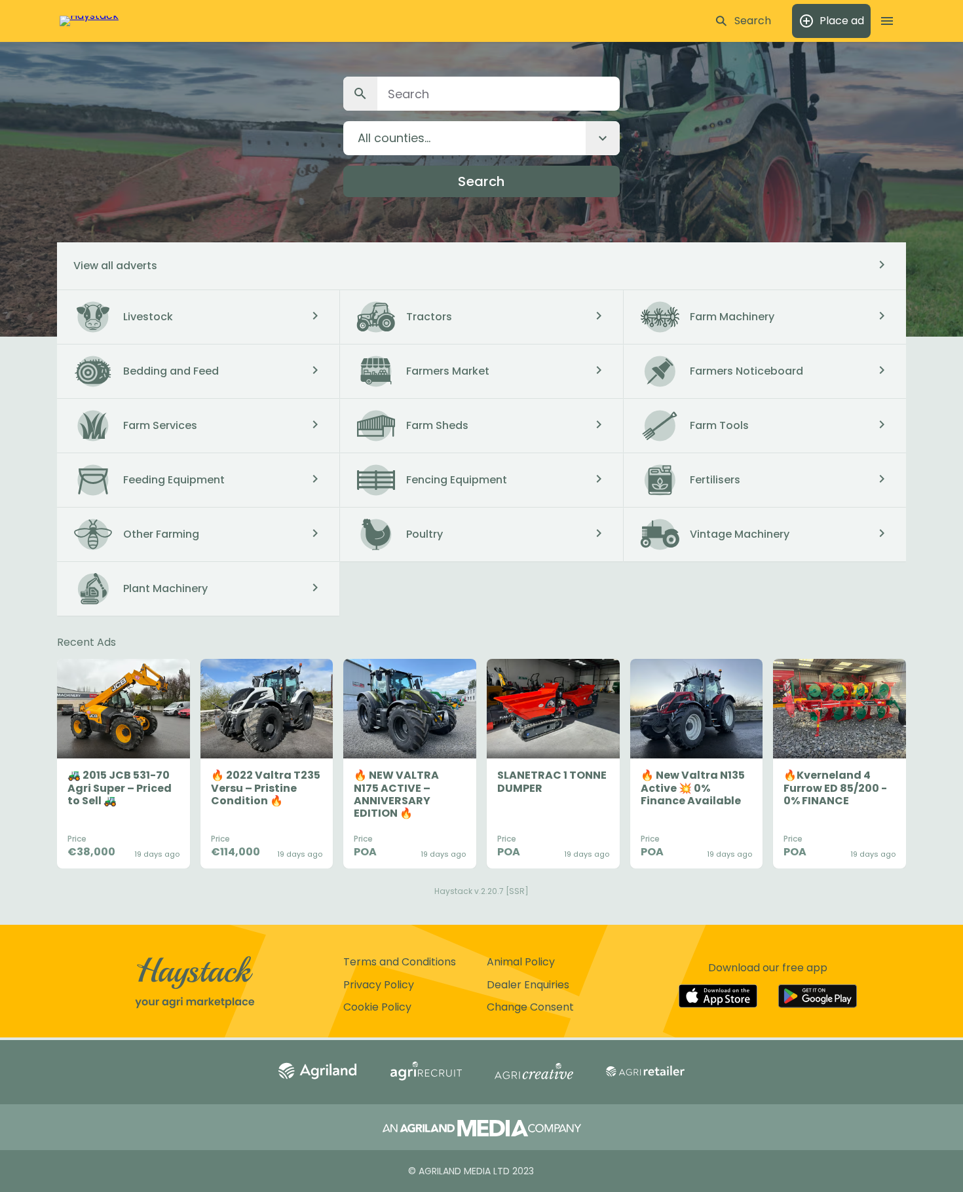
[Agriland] (317, 1072)
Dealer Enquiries (528, 984)
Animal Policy (521, 961)
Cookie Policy (377, 1007)
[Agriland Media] (482, 1129)
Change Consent (530, 1007)
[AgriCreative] (534, 1072)
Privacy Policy (378, 984)
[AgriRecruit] (426, 1072)
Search (481, 181)
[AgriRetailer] (645, 1072)
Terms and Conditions (399, 961)
